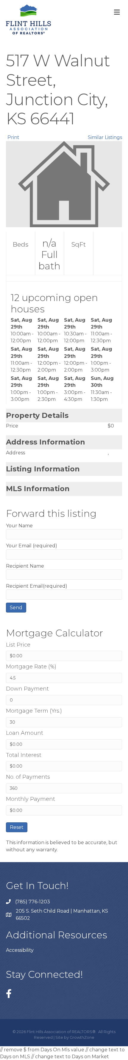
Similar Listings (105, 137)
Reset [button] (17, 827)
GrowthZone (82, 1037)
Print (13, 137)
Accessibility (20, 950)
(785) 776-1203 (32, 902)
